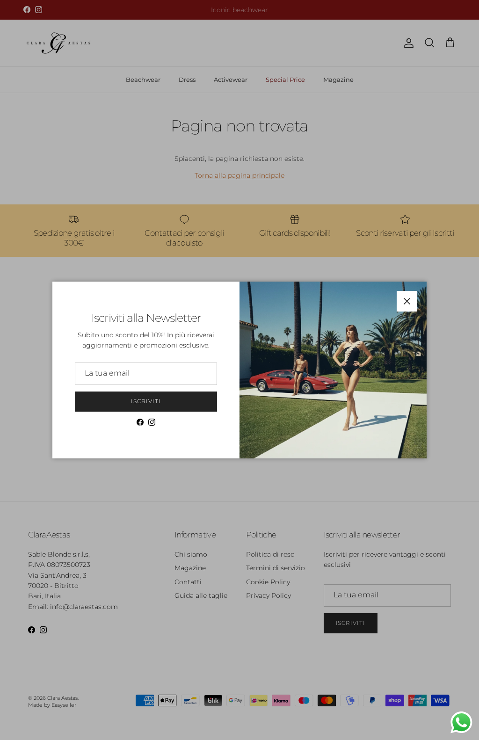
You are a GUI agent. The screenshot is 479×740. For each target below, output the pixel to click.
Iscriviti (146, 401)
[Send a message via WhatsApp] (461, 722)
